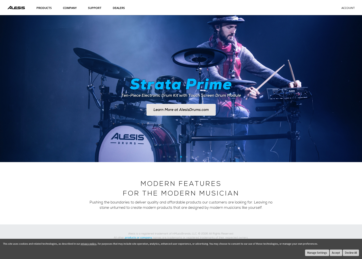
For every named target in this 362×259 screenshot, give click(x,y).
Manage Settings (317, 252)
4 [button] (181, 157)
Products (44, 8)
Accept (336, 252)
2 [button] (170, 157)
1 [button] (164, 157)
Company (70, 8)
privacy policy (88, 243)
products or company (138, 237)
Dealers (119, 8)
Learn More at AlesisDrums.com (181, 109)
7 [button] (198, 157)
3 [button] (175, 157)
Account (348, 8)
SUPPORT (94, 8)
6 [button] (192, 157)
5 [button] (187, 157)
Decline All (351, 252)
